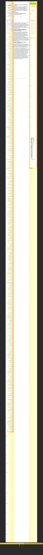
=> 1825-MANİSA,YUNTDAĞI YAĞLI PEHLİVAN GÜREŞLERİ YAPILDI (10, 393)
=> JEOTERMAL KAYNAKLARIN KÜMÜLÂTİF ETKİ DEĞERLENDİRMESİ (10, 409)
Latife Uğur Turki (33, 28)
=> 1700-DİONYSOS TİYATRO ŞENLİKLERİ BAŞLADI (10, 279)
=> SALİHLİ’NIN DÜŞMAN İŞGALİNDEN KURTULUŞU (10, 314)
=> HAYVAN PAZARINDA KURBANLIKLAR (10, 307)
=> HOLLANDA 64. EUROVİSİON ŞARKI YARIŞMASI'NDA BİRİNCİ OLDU (10, 264)
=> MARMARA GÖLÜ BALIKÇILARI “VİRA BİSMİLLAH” (11, 285)
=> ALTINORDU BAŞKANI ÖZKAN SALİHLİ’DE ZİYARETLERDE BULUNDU (10, 232)
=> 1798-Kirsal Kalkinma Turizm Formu (10, 349)
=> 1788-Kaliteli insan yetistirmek (11, 337)
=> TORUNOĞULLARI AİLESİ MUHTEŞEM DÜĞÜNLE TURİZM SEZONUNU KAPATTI (10, 400)
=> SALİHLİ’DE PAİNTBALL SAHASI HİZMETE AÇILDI (10, 219)
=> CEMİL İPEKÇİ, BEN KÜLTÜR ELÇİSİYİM (10, 124)
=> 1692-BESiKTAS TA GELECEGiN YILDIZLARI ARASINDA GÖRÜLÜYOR (10, 268)
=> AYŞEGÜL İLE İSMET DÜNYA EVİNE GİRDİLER (10, 369)
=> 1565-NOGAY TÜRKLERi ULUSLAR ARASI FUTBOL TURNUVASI (10, 107)
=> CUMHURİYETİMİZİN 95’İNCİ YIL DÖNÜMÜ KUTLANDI (10, 116)
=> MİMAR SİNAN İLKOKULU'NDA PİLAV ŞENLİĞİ (10, 134)
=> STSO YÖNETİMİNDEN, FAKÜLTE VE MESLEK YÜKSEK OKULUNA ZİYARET (10, 382)
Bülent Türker (33, 32)
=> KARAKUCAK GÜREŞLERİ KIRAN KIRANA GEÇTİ (10, 65)
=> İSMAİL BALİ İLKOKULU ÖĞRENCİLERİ (10, 225)
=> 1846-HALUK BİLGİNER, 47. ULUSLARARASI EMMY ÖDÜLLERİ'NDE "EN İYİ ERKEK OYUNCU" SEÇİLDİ (10, 421)
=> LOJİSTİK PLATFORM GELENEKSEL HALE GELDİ (10, 404)
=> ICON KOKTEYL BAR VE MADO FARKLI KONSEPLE (10, 193)
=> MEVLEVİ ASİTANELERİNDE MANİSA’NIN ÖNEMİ (11, 180)
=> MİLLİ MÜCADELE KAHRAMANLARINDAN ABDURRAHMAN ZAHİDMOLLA (10, 93)
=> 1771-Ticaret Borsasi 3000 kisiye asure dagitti (10, 318)
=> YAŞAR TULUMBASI (10, 311)
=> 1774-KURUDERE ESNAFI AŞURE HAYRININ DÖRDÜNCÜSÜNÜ (10, 320)
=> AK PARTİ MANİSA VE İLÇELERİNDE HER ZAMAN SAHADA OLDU (10, 57)
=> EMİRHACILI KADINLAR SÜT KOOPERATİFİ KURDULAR (10, 155)
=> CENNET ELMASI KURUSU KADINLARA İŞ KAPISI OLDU (10, 363)
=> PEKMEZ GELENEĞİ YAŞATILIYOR (10, 114)
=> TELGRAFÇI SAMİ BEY (10, 88)
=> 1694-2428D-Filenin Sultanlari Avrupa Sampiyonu (10, 271)
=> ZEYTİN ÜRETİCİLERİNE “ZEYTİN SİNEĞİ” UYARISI (10, 44)
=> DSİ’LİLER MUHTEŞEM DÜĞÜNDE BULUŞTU (10, 84)
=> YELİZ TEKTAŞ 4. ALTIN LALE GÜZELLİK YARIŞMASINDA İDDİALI (10, 99)
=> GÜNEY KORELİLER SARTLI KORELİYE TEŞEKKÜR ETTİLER (10, 368)
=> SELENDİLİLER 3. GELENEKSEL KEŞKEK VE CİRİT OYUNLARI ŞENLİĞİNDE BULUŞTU (10, 361)
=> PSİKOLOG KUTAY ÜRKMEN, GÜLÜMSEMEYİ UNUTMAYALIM (10, 220)
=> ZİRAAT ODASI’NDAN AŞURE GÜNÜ (10, 322)
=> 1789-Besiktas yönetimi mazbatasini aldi (10, 338)
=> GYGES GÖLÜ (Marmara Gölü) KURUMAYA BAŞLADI (10, 87)
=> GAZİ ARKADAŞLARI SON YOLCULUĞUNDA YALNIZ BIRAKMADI (10, 76)
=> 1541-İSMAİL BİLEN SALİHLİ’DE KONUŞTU (10, 81)
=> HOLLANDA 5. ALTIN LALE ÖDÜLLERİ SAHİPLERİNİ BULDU (10, 355)
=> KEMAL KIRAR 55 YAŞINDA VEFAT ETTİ (11, 254)
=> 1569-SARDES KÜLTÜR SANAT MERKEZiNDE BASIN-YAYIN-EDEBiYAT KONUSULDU (10, 111)
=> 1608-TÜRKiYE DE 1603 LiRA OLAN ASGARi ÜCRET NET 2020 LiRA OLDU (10, 162)
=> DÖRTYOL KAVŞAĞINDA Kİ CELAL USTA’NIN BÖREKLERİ (10, 284)
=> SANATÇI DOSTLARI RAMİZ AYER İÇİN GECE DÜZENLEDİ (10, 122)
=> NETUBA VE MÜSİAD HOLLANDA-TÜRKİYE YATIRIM (10, 143)
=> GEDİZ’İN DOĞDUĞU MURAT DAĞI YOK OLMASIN (10, 273)
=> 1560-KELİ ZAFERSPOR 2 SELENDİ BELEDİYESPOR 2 (10, 103)
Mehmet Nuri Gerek (33, 27)
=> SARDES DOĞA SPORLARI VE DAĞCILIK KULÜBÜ (10, 157)
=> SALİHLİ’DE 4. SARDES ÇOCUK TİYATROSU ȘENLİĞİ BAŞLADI (10, 366)
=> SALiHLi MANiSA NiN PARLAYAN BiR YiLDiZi (10, 82)
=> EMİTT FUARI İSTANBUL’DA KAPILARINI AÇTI (10, 182)
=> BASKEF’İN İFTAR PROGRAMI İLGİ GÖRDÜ (10, 259)
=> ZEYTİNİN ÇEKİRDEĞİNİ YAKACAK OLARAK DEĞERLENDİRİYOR (10, 148)
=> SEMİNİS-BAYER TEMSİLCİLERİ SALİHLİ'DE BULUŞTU (10, 278)
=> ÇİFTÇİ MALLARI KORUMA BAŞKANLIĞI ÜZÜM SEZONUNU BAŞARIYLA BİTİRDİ (10, 396)
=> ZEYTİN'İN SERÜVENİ (10, 389)
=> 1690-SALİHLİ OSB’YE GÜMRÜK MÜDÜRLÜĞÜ (10, 267)
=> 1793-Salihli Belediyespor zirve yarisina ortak (10, 343)
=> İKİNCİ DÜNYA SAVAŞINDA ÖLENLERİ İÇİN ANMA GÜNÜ (10, 248)
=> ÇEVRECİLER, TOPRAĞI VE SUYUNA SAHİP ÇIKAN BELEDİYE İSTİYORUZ (10, 222)
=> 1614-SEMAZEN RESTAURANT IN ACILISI (10, 167)
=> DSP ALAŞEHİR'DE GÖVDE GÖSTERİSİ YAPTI (10, 215)
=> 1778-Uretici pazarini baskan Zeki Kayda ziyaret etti (10, 324)
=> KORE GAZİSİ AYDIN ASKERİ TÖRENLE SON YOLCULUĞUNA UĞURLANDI (10, 376)
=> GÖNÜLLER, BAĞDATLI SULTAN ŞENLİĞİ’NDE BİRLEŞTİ (10, 378)
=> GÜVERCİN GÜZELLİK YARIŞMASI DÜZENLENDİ (10, 184)
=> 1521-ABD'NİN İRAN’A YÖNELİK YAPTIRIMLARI (10, 55)
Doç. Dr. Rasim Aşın (33, 31)
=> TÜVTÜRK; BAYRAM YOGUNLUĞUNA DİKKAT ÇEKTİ (10, 270)
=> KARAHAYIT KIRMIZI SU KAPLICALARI (10, 38)
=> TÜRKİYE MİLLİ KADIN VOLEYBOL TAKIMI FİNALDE (10, 316)
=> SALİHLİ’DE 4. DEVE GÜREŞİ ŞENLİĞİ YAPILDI (10, 200)
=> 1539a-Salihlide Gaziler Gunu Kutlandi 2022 (10, 78)
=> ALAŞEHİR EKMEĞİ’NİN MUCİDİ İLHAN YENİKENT (10, 388)
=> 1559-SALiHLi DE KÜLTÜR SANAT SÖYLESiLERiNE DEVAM (10, 101)
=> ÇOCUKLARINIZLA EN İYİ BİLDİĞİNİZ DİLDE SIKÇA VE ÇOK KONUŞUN (10, 423)
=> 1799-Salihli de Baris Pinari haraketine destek (10, 351)
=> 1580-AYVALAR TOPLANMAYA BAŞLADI (10, 125)
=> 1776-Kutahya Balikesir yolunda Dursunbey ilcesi (10, 323)
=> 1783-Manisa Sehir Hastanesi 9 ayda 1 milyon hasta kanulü (10, 331)
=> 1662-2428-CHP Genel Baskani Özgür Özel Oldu (10, 229)
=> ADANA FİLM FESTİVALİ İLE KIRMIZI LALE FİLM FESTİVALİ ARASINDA (10, 48)
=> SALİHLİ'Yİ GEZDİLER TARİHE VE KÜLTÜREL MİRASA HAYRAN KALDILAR (10, 380)
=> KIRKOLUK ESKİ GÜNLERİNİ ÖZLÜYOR (10, 299)
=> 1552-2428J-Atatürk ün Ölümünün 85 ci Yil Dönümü (10, 89)
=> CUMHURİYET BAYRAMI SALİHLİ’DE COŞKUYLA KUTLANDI (10, 357)
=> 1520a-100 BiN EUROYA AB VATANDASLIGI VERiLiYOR (10, 54)
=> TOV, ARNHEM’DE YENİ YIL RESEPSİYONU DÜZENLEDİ (10, 175)
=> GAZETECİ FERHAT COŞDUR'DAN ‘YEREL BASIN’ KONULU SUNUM (10, 187)
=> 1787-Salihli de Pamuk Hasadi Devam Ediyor (10, 335)
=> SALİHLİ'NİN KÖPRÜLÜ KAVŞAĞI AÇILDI (10, 210)
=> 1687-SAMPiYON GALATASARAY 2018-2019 (10, 262)
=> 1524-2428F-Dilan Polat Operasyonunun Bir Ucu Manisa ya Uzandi (10, 59)
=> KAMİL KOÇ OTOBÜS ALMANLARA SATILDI (10, 312)
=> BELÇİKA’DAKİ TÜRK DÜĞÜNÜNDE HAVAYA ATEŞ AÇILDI (10, 374)
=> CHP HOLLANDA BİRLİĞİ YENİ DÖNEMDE (10, 192)
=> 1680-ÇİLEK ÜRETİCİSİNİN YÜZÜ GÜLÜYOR (10, 251)
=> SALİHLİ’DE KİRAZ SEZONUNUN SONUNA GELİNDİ (10, 290)
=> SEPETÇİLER (11, 305)
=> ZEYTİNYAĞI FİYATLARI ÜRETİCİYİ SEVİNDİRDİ (10, 406)
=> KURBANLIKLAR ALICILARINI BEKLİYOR (10, 60)
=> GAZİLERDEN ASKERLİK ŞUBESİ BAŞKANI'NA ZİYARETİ (10, 75)
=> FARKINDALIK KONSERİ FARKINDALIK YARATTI (10, 234)
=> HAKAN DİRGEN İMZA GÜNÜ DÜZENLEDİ (10, 132)
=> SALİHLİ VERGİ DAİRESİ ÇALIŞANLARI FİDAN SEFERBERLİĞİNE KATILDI (10, 403)
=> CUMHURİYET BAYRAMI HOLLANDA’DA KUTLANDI (10, 117)
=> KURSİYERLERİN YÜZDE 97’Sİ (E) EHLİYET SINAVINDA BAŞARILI (10, 40)
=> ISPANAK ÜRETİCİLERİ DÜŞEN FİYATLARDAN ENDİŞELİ (10, 413)
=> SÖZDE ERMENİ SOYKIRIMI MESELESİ (10, 383)
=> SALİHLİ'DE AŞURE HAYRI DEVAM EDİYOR (10, 90)
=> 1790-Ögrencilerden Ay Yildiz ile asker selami (10, 339)
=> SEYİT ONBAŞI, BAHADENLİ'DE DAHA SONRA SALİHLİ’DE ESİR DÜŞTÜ (10, 197)
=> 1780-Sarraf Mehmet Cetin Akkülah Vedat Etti (10, 327)
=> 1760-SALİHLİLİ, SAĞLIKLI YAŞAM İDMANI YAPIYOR (10, 317)
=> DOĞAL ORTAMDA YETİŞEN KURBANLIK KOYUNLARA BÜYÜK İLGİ (10, 37)
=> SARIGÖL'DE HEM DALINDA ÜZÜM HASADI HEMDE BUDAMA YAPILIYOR (10, 136)
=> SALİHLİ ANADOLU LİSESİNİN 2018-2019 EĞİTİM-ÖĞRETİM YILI (10, 109)
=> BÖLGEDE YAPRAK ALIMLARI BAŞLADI (10, 246)
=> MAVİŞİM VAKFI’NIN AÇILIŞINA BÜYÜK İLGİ (10, 170)
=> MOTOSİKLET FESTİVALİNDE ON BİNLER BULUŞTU (10, 292)
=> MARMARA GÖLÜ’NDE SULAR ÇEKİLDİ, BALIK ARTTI (10, 309)
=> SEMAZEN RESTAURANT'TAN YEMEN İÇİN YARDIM (10, 164)
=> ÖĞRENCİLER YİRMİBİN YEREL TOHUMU (10, 201)
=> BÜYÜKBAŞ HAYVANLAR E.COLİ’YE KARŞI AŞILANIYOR (10, 73)
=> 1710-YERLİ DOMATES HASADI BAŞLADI (10, 287)
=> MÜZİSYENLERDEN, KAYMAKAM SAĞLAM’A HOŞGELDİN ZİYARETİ (10, 304)
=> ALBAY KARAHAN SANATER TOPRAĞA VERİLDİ (11, 185)
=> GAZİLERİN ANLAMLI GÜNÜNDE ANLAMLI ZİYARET (10, 80)
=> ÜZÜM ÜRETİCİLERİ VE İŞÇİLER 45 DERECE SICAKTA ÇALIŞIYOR (10, 43)
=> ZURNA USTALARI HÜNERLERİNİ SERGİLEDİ (10, 390)
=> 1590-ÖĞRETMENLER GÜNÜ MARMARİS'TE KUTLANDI (10, 139)
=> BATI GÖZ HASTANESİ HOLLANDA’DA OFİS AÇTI (10, 371)
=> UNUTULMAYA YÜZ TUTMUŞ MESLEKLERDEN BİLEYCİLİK (10, 408)
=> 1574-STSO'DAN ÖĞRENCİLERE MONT (10, 119)
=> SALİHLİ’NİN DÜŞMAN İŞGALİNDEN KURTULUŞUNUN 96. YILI (10, 63)
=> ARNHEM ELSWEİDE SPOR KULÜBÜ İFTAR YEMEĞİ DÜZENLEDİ (10, 256)
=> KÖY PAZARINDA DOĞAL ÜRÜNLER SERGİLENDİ (10, 235)
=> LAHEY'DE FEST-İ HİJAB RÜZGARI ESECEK (10, 141)
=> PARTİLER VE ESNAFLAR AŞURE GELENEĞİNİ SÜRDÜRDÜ (10, 85)
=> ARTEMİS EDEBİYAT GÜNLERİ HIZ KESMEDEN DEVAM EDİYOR (10, 230)
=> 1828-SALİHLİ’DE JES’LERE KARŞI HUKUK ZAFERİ (10, 398)
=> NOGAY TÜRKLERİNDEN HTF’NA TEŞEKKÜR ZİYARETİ (10, 214)
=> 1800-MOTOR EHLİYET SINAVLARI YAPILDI (10, 352)
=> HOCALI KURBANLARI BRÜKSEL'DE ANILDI (10, 204)
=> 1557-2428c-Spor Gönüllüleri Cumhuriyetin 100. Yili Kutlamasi (10, 98)
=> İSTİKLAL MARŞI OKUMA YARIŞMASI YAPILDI (10, 207)
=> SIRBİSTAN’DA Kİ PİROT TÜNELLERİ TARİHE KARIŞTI (10, 417)
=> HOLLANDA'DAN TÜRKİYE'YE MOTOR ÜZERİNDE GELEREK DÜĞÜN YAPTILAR (10, 71)
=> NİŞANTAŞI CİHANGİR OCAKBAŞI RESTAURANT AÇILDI (10, 179)
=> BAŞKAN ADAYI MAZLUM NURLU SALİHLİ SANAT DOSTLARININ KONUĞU (10, 198)
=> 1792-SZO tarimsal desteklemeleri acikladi (10, 342)
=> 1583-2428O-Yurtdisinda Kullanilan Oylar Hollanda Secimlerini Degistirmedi (10, 129)
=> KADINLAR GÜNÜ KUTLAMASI (11, 208)
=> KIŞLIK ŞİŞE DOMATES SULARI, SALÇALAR (10, 51)
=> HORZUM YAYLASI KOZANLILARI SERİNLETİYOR (10, 66)
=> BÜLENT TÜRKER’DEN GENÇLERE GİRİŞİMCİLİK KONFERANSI (10, 94)
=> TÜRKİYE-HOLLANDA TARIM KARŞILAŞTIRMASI (10, 276)
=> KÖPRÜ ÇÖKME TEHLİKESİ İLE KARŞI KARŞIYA (10, 131)
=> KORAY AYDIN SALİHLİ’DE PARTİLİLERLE (10, 414)
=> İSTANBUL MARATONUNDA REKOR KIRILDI (10, 364)
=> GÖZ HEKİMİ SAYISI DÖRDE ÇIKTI (10, 61)
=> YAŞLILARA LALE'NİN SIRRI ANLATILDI (10, 416)
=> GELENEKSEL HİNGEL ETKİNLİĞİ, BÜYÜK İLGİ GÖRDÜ (10, 224)
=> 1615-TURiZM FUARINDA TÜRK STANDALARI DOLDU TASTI (10, 169)
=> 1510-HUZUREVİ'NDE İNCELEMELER (10, 41)
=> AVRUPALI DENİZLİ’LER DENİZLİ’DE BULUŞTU (10, 52)
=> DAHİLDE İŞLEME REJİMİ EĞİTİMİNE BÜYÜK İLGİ (10, 424)
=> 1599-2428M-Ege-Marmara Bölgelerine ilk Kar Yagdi (10, 150)
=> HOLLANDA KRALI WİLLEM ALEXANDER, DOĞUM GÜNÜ (10, 245)
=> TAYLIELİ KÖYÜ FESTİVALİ (10, 306)
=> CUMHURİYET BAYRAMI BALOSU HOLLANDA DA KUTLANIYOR (10, 113)
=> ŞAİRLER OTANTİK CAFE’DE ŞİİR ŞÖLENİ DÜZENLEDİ (10, 428)
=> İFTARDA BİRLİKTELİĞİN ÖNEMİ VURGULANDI (10, 258)
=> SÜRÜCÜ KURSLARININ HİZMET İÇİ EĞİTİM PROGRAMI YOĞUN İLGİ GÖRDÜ (10, 385)
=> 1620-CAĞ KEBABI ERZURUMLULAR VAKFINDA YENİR (10, 177)
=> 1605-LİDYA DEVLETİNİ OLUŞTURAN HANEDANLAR (10, 159)
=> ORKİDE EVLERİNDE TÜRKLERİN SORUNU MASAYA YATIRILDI (10, 173)
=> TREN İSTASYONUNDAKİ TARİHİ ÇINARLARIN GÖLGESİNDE (10, 46)
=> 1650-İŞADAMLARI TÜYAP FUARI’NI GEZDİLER (10, 213)
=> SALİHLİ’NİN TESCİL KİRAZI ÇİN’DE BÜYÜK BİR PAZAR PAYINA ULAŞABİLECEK (10, 253)
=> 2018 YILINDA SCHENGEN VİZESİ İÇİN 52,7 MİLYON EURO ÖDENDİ (10, 239)
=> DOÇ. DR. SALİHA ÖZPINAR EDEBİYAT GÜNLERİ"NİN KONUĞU (10, 227)
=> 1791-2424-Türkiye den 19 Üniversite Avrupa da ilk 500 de (10, 341)
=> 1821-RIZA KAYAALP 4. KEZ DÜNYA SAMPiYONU (10, 387)
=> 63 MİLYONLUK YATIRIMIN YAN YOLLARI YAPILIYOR (10, 372)
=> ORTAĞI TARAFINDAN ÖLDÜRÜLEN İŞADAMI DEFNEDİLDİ (10, 190)
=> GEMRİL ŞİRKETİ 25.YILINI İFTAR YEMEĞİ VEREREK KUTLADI (10, 275)
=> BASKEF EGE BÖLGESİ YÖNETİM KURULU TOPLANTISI (10, 35)
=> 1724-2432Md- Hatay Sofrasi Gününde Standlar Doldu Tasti (10, 301)
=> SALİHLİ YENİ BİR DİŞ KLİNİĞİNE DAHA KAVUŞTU (10, 353)
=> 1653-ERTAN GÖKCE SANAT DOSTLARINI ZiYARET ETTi (10, 217)
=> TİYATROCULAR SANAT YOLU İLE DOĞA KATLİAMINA (10, 282)
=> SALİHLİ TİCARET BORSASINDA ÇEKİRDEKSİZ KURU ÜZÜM (10, 50)
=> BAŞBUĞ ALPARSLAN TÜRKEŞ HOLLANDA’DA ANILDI (10, 243)
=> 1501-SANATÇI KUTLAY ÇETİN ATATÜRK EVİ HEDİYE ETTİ (10, 33)
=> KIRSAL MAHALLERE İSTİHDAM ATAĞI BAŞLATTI (10, 69)
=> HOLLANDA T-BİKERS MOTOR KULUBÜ (10, 260)
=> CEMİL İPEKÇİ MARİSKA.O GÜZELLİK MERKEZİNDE (10, 240)
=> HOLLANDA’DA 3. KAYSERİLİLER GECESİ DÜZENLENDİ (10, 419)
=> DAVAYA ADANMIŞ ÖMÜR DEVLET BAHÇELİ (10, 293)
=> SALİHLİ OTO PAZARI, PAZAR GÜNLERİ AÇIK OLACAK (10, 411)
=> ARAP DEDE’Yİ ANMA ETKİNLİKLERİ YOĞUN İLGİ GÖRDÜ (10, 249)
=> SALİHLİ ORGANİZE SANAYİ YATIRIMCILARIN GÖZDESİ (10, 121)
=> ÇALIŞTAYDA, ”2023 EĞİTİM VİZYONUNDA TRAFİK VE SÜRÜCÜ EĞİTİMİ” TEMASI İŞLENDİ (10, 427)
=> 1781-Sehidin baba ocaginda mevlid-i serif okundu (10, 328)
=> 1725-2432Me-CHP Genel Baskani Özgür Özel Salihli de (10, 302)
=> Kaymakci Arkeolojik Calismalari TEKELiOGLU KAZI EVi (10, 146)
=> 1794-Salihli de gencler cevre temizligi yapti (10, 345)
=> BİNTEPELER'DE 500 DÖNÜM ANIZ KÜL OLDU (10, 288)
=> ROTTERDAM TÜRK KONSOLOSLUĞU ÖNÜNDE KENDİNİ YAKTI (10, 165)
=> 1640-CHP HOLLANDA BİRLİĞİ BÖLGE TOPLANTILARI (10, 203)
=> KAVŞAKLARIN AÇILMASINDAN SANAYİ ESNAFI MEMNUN (10, 211)
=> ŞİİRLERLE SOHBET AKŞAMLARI (10, 140)
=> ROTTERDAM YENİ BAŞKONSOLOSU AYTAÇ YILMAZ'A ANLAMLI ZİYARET (10, 105)
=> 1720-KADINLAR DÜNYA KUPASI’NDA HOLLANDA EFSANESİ (10, 296)
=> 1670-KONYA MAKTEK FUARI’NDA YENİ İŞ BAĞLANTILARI (10, 237)
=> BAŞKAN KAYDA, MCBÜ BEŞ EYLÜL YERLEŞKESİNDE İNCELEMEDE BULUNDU (10, 127)
